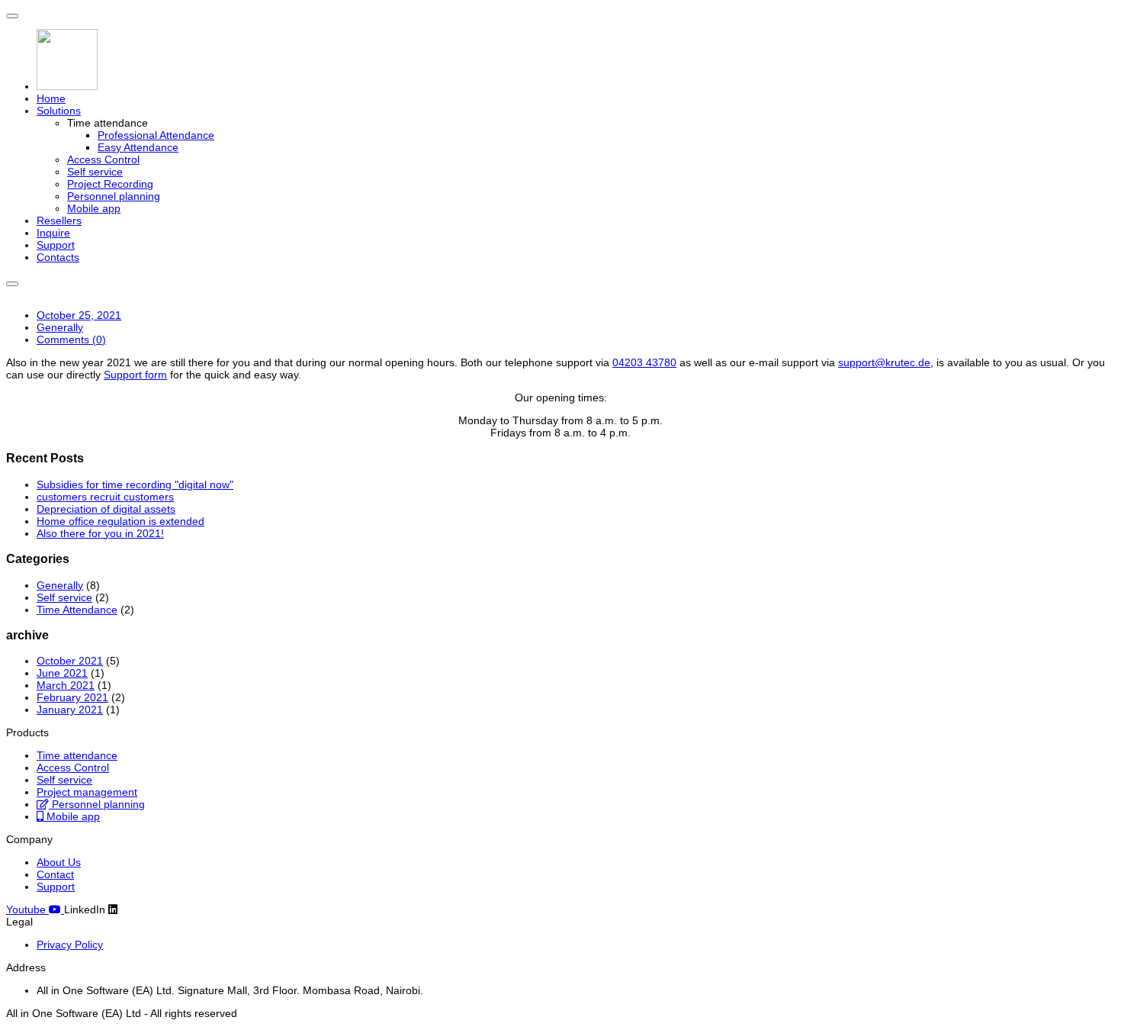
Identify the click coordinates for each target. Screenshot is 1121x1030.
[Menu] (12, 16)
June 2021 (62, 673)
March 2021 (66, 685)
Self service (95, 172)
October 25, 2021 (79, 315)
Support (56, 245)
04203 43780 (644, 362)
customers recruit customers (105, 497)
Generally (60, 327)
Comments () (71, 339)
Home (51, 98)
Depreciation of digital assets (106, 509)
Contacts (58, 257)
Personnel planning (113, 196)
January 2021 (70, 709)
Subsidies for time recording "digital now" (135, 484)
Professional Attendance (156, 135)
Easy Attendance (138, 147)
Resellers (59, 220)
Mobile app (93, 208)
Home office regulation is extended (120, 521)
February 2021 (72, 697)
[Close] (12, 284)
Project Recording (110, 184)
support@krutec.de (884, 362)
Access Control (103, 159)
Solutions (59, 111)
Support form (135, 375)
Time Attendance (77, 610)
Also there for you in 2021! (100, 533)
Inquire (53, 233)
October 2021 (70, 661)
